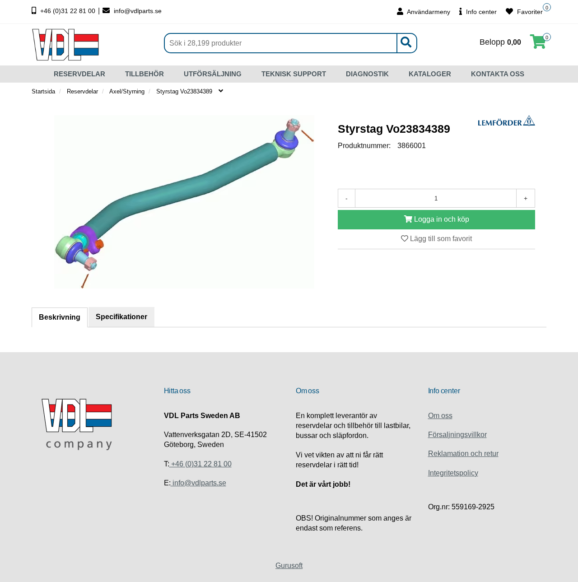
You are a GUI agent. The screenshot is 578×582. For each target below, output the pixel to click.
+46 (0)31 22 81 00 (67, 10)
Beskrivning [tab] (59, 317)
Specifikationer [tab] (121, 317)
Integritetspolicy (453, 473)
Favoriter (529, 11)
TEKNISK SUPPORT (293, 74)
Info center (480, 11)
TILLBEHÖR (144, 74)
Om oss (440, 415)
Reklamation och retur (463, 453)
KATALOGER (430, 74)
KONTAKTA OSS (497, 74)
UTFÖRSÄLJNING (213, 74)
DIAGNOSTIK (367, 74)
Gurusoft (289, 565)
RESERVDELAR (79, 74)
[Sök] (405, 43)
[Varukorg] (538, 44)
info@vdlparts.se (137, 10)
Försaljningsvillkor (457, 434)
